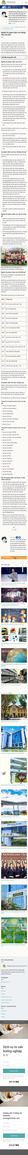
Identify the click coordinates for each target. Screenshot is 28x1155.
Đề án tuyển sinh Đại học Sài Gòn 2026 (9, 721)
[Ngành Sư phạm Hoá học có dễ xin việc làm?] (14, 615)
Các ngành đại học (6, 27)
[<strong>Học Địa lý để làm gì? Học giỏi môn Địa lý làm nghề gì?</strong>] (14, 655)
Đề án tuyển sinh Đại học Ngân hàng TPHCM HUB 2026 (13, 785)
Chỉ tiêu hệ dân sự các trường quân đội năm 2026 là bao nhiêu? (13, 912)
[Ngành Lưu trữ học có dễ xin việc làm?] (14, 676)
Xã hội (12, 27)
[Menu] (26, 2)
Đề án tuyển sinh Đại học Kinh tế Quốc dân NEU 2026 (12, 753)
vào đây (13, 23)
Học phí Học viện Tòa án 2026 (7, 880)
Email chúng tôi (5, 1002)
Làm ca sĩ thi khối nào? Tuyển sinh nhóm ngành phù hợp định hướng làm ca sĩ (13, 583)
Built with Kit (14, 1081)
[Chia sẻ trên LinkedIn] (15, 530)
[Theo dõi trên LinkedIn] (19, 537)
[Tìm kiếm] (23, 2)
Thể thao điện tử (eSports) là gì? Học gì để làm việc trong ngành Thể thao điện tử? (13, 604)
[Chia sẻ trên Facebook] (12, 530)
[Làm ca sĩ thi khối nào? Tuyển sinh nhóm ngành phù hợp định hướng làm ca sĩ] (14, 574)
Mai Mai (12, 537)
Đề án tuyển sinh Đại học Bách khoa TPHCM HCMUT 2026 (14, 848)
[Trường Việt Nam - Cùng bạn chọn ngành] (8, 2)
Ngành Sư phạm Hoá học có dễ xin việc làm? (12, 624)
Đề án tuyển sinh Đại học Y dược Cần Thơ (10, 816)
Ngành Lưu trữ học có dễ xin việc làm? (11, 684)
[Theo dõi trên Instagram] (8, 693)
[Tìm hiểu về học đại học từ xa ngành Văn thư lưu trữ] (14, 634)
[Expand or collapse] (25, 57)
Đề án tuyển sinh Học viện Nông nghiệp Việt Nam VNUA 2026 (13, 945)
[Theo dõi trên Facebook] (17, 537)
